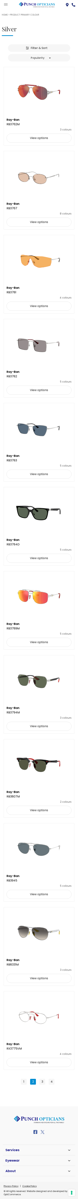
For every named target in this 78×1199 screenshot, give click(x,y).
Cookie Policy (29, 1186)
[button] (39, 57)
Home (5, 14)
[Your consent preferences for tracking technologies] (71, 1192)
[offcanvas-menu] (6, 4)
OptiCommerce (12, 1194)
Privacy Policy (11, 1186)
